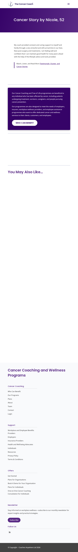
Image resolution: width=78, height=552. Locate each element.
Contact (11, 410)
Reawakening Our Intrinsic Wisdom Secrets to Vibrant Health (35, 284)
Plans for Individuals (15, 487)
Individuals (12, 448)
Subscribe (14, 520)
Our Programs (13, 395)
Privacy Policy (13, 456)
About (10, 403)
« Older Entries (13, 358)
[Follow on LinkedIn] (9, 532)
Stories (16, 158)
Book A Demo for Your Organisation (22, 483)
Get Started (12, 476)
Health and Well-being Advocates (20, 444)
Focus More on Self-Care (28, 343)
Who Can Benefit (25, 122)
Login (10, 414)
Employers (12, 437)
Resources (12, 452)
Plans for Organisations (17, 480)
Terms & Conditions (15, 459)
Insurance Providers (15, 441)
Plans (10, 399)
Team (10, 406)
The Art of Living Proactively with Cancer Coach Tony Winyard (39, 224)
